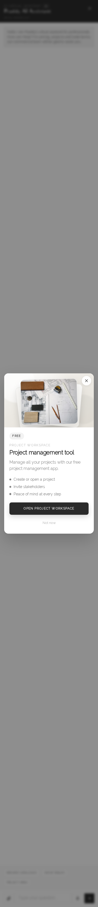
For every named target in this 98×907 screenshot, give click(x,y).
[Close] (86, 380)
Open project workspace (49, 508)
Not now (49, 523)
